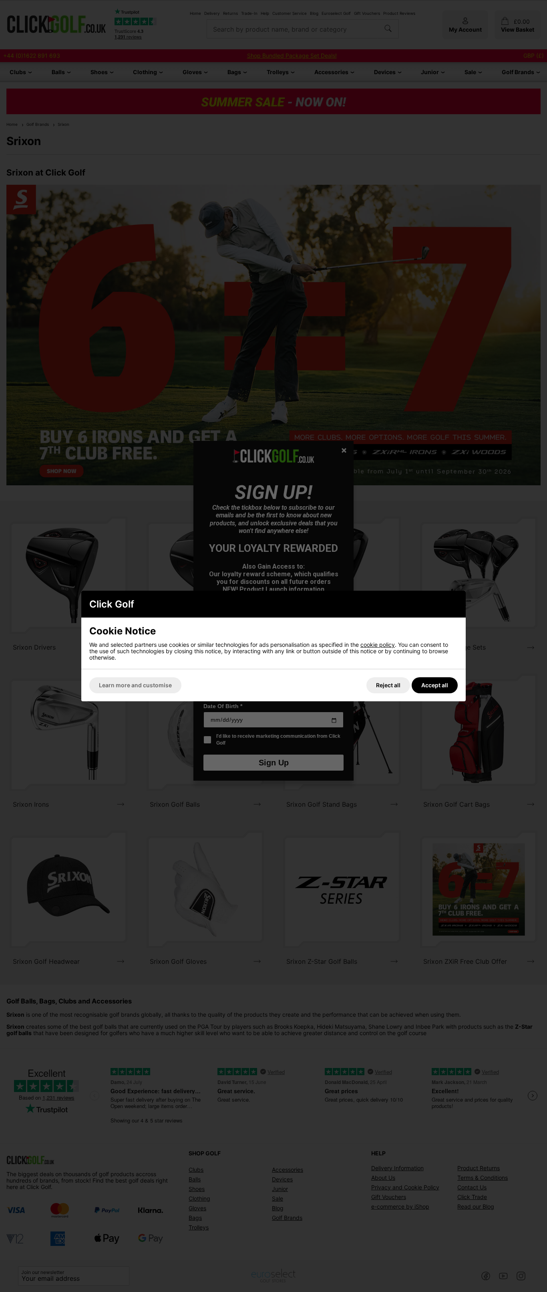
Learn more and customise (135, 685)
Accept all (434, 685)
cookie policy (377, 644)
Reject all (388, 685)
